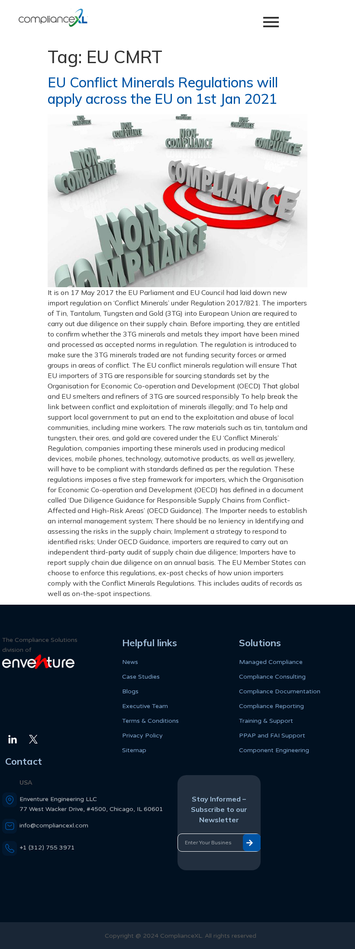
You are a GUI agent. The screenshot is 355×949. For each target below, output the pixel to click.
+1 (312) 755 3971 (47, 847)
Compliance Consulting (272, 676)
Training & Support (266, 721)
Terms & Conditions (150, 721)
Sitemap (134, 750)
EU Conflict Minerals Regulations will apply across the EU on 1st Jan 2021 (163, 90)
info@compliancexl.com (53, 825)
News (130, 662)
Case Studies (141, 676)
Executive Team (145, 706)
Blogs (130, 691)
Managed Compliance (271, 662)
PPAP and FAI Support (272, 735)
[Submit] (252, 842)
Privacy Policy (142, 735)
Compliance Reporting (271, 706)
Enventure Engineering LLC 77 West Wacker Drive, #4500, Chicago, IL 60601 (91, 804)
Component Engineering (274, 750)
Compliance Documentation (279, 691)
